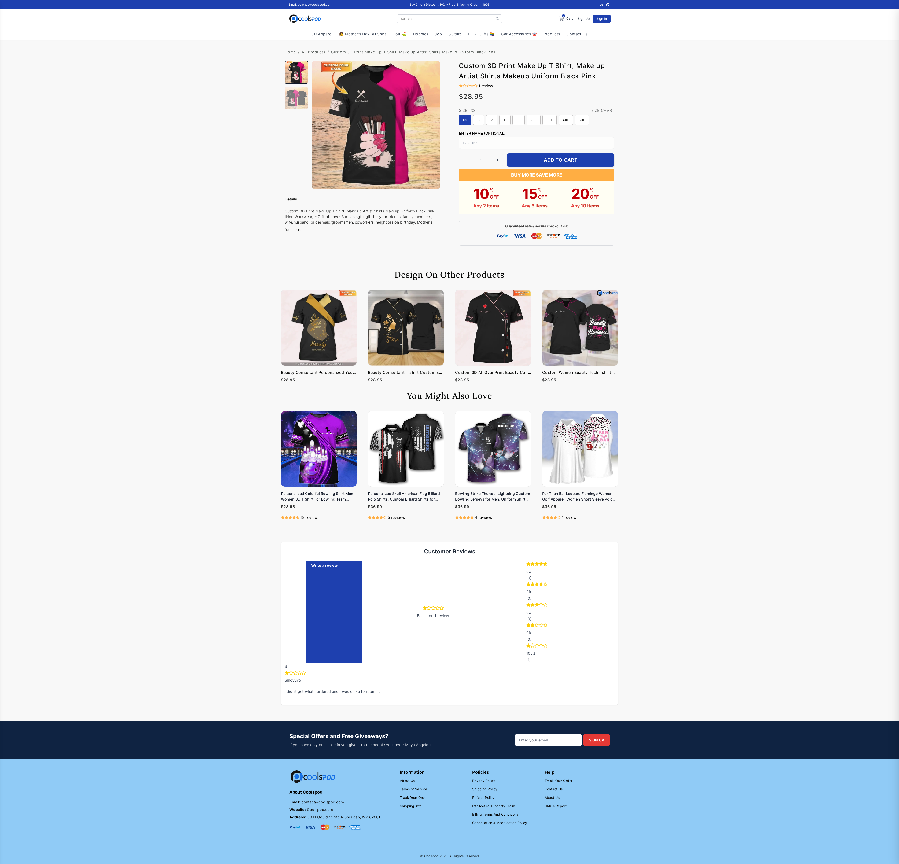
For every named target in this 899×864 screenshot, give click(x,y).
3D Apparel (321, 34)
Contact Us (577, 34)
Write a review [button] (324, 565)
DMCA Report (556, 806)
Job (438, 34)
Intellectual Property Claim (493, 806)
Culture (455, 34)
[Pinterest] (608, 4)
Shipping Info (410, 806)
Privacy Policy (483, 781)
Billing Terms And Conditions (495, 814)
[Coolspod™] (312, 776)
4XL (566, 120)
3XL (549, 120)
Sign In (601, 19)
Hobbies (420, 34)
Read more (293, 230)
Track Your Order (414, 797)
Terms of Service (413, 789)
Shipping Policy (484, 789)
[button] (548, 564)
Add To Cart (561, 160)
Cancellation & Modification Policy (499, 823)
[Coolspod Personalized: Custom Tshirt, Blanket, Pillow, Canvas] (304, 18)
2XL (534, 120)
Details (291, 199)
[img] (295, 673)
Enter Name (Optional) (482, 133)
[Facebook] (601, 4)
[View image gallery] (431, 180)
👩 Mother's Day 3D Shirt (362, 34)
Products (552, 34)
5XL (582, 120)
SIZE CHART (602, 110)
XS (465, 120)
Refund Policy (483, 797)
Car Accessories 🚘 (519, 34)
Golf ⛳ (399, 34)
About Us (407, 781)
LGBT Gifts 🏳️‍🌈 (481, 34)
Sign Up (584, 19)
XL (518, 120)
